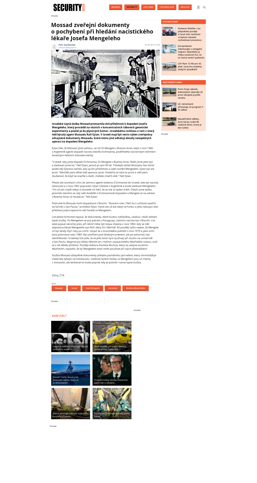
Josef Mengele (92, 288)
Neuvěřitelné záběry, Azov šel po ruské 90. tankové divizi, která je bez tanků (190, 123)
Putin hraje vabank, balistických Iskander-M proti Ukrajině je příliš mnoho (190, 93)
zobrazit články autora (67, 47)
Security (132, 7)
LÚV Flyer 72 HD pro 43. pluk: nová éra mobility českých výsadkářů (190, 66)
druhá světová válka (135, 288)
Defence (115, 7)
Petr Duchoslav (67, 44)
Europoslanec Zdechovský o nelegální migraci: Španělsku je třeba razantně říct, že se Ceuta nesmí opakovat (191, 52)
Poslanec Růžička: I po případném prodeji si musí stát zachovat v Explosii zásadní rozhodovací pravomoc (190, 34)
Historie (148, 7)
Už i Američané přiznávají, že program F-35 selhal (191, 107)
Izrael (74, 288)
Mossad (59, 288)
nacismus (112, 288)
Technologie (167, 7)
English (185, 7)
